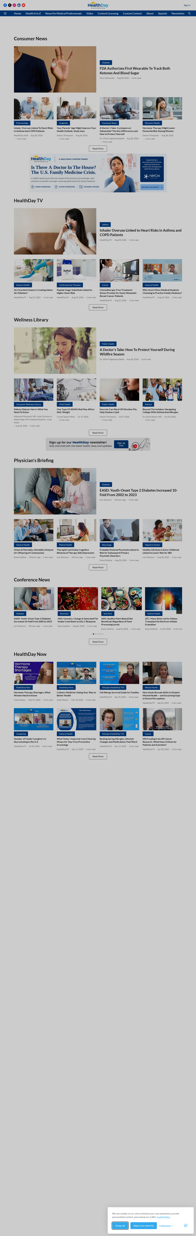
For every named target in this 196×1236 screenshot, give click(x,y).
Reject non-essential (144, 1225)
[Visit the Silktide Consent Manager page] (185, 1225)
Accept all (120, 1225)
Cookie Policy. (163, 1217)
